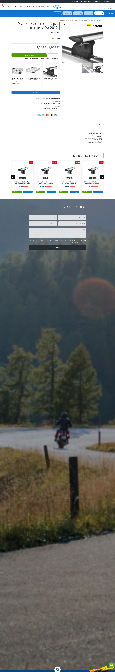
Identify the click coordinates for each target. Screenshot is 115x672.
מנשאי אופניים (41, 6)
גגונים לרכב (84, 20)
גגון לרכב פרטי (99, 4)
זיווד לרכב (47, 6)
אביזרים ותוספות (32, 6)
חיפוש (57, 13)
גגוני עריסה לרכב (89, 4)
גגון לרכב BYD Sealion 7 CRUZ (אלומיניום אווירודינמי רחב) (46, 183)
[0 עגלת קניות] (3, 6)
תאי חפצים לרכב (79, 4)
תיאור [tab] (98, 124)
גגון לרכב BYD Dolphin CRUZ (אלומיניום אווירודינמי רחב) (92, 183)
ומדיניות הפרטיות (64, 240)
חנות (97, 20)
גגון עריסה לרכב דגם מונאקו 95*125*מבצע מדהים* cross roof (15, 79)
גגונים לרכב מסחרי (108, 4)
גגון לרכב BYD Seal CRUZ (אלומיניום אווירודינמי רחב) (69, 183)
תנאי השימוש (72, 240)
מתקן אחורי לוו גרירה (108, 8)
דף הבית (101, 20)
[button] (64, 25)
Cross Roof (53, 32)
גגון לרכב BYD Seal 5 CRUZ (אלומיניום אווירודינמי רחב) (22, 183)
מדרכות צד (73, 4)
